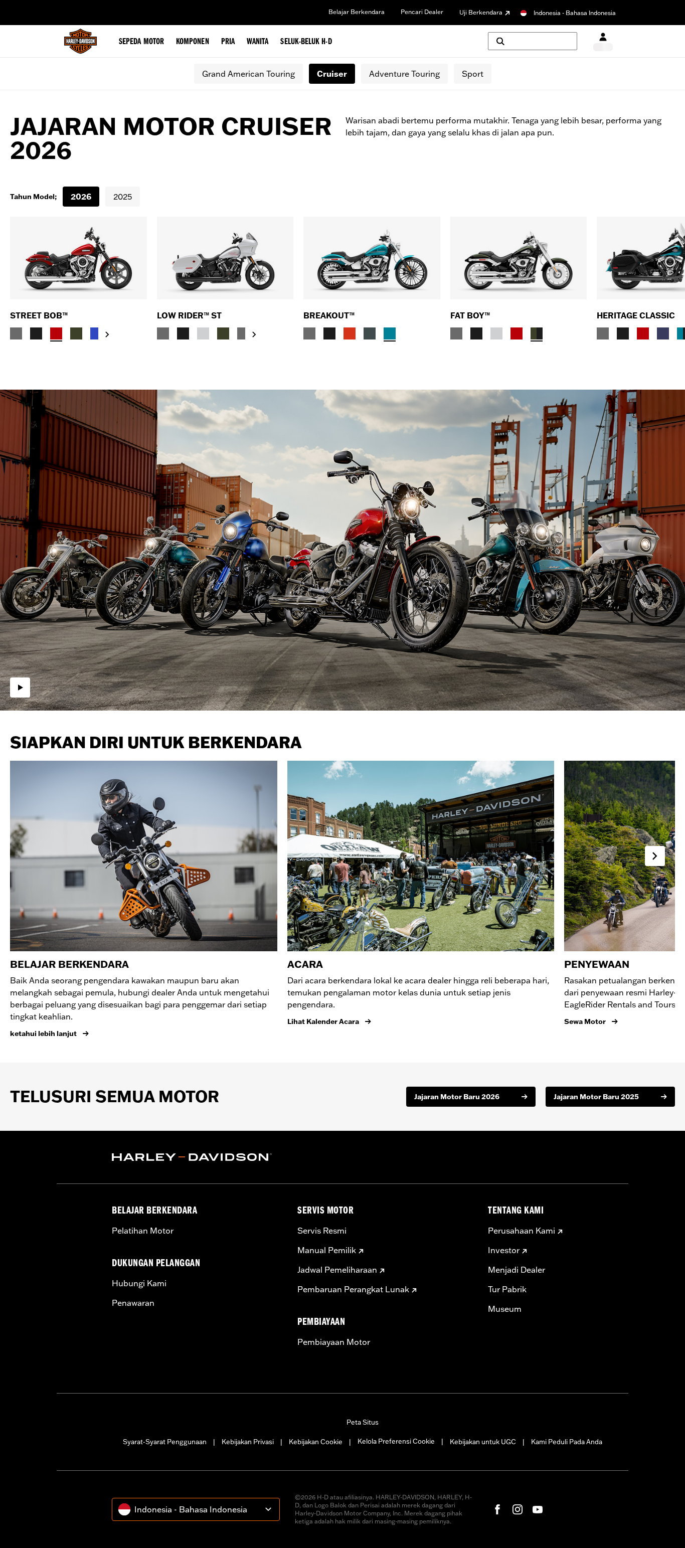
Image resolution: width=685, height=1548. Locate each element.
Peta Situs (363, 1422)
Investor (504, 1250)
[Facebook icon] (497, 1509)
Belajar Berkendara (356, 12)
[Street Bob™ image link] (78, 258)
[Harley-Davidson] (197, 1157)
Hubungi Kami (139, 1283)
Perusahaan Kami (521, 1231)
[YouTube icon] (538, 1509)
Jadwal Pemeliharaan (337, 1270)
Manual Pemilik (326, 1250)
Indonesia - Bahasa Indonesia (575, 13)
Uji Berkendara (480, 12)
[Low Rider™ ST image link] (225, 258)
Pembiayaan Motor (333, 1342)
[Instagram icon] (517, 1509)
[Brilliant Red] (56, 333)
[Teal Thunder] (390, 333)
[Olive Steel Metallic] (76, 333)
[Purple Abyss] (663, 333)
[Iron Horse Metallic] (370, 333)
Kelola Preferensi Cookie (396, 1441)
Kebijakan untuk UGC (483, 1442)
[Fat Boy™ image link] (518, 258)
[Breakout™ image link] (371, 258)
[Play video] (20, 687)
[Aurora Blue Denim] (96, 333)
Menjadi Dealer (516, 1270)
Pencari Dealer (422, 12)
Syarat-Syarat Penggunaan (165, 1442)
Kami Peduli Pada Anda (566, 1442)
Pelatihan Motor (143, 1231)
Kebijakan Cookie (315, 1442)
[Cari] (532, 41)
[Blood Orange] (350, 333)
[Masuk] (603, 41)
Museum (505, 1309)
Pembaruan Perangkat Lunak (353, 1289)
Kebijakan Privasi (248, 1442)
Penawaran (133, 1303)
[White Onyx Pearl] (203, 333)
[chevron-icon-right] (107, 334)
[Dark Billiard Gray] (16, 333)
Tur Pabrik (507, 1289)
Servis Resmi (322, 1231)
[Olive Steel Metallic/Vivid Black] (537, 333)
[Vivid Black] (36, 333)
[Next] (665, 279)
